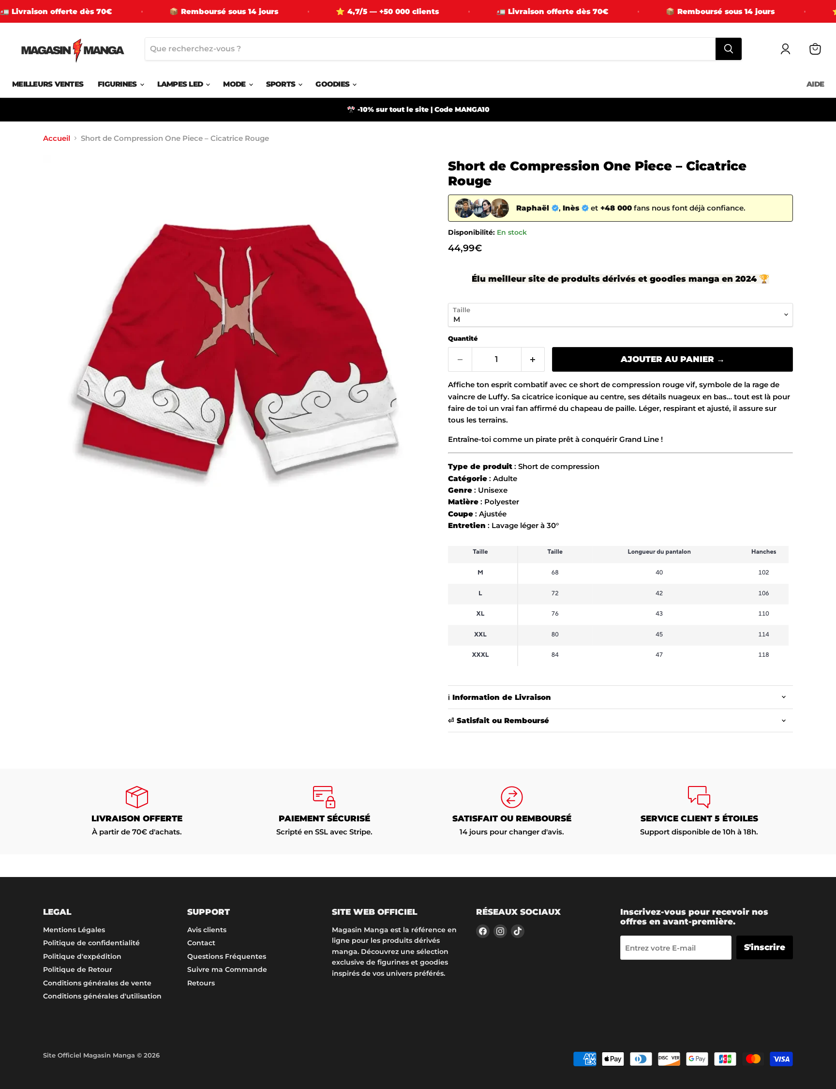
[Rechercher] (729, 49)
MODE (235, 84)
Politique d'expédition (82, 956)
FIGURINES (118, 84)
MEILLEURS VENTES (47, 84)
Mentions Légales (74, 929)
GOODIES (333, 84)
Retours (201, 983)
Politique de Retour (77, 969)
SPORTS (282, 84)
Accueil (56, 138)
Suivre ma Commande (227, 969)
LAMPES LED (181, 84)
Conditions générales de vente (97, 983)
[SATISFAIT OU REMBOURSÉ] (512, 811)
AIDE (815, 84)
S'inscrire (764, 947)
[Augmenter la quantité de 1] (533, 359)
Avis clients (206, 929)
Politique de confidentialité (91, 942)
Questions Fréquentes (226, 956)
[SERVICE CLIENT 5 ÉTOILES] (699, 811)
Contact (201, 942)
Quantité (463, 338)
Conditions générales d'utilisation (102, 996)
